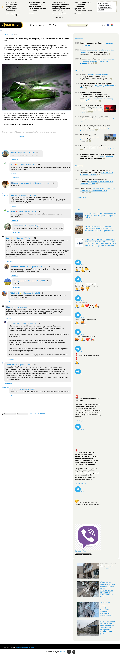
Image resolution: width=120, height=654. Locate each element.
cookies (63, 652)
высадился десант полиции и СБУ (98, 87)
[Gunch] (5, 157)
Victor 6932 (10, 365)
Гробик (13, 389)
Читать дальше (80, 421)
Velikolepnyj (14, 293)
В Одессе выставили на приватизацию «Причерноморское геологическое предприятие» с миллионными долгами (107, 627)
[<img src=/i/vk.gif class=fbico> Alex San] (3, 306)
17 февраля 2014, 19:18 (38, 267)
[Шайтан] (5, 195)
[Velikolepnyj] (4, 295)
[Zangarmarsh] (5, 323)
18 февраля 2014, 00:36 (31, 293)
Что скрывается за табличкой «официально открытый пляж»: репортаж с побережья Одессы (101, 216)
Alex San (11, 307)
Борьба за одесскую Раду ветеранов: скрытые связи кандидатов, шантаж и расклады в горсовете (37, 7)
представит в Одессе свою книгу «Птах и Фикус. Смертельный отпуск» (97, 189)
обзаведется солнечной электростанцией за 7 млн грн (97, 120)
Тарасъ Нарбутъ (19, 267)
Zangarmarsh (14, 324)
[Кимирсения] (7, 285)
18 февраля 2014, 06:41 (23, 365)
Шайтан (14, 195)
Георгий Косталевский (22, 183)
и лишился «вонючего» (97, 158)
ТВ (50, 25)
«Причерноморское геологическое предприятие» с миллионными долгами (94, 78)
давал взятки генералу (103, 157)
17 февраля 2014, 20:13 (36, 281)
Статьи (34, 25)
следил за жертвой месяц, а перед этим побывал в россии (96, 100)
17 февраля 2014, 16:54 (27, 195)
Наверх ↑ (22, 136)
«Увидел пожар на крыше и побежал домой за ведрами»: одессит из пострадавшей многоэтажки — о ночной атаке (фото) (107, 589)
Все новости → (80, 197)
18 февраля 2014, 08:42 (33, 226)
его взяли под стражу (106, 148)
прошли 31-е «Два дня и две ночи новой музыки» (91, 110)
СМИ (55, 25)
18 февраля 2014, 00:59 (24, 307)
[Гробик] (5, 388)
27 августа (79, 39)
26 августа (79, 70)
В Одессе (83, 75)
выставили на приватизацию (97, 75)
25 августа (79, 166)
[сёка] (6, 165)
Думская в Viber (80, 551)
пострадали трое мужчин (107, 567)
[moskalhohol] (7, 230)
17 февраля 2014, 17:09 (27, 165)
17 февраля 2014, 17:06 (27, 212)
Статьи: (78, 209)
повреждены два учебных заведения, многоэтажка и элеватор (97, 61)
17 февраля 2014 (8, 34)
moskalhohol (19, 226)
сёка (12, 165)
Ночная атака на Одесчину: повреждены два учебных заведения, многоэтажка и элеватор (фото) (13, 8)
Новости (42, 25)
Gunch (13, 153)
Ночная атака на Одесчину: (91, 59)
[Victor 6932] (2, 363)
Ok (69, 652)
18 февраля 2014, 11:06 (26, 389)
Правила (33, 414)
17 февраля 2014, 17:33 (23, 238)
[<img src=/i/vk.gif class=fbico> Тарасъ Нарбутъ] (6, 268)
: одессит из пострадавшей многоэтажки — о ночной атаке (94, 53)
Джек (8, 238)
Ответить (14, 159)
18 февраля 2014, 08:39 (29, 324)
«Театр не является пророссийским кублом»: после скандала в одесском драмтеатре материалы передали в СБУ (99, 228)
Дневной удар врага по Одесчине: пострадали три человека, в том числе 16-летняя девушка (83, 7)
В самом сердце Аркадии (89, 135)
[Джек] (3, 237)
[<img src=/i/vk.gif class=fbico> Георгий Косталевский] (5, 187)
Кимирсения (19, 281)
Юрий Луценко (85, 188)
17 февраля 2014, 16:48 (41, 183)
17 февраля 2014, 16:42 (26, 153)
